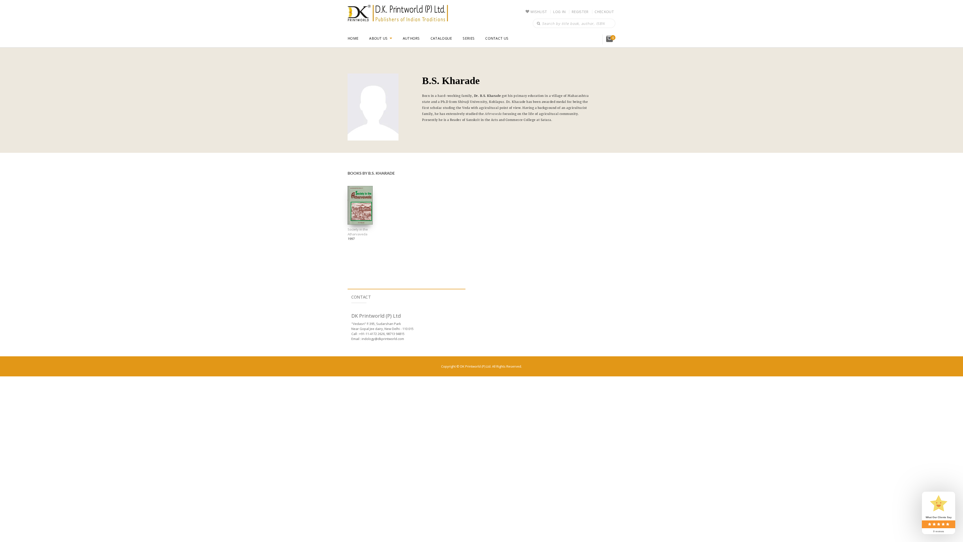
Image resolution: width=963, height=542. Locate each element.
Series (468, 38)
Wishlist (538, 11)
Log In (559, 11)
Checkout (604, 11)
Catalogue (441, 38)
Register (580, 11)
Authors (411, 38)
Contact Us (496, 38)
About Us (378, 38)
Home (353, 38)
